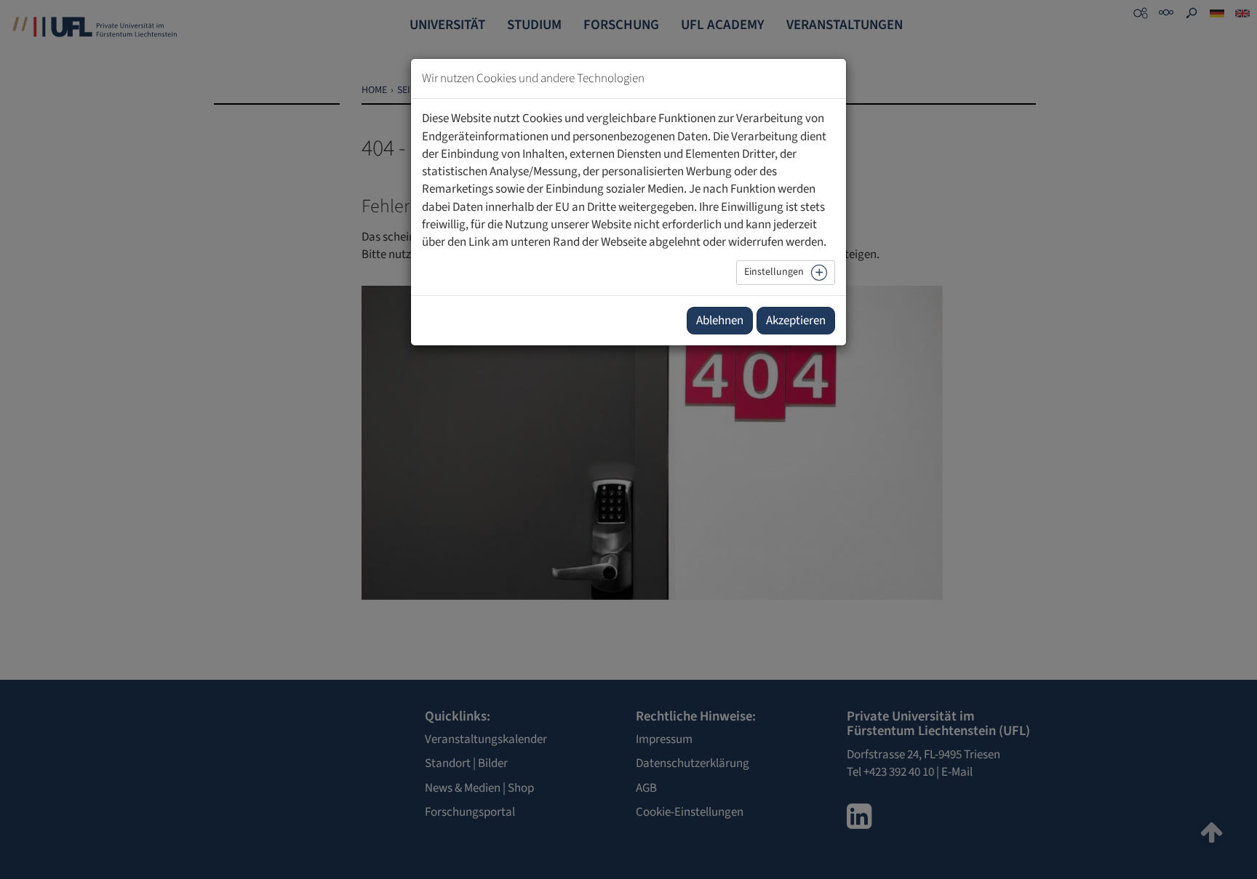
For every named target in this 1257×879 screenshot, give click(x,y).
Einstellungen (774, 272)
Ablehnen (719, 320)
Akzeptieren (796, 320)
